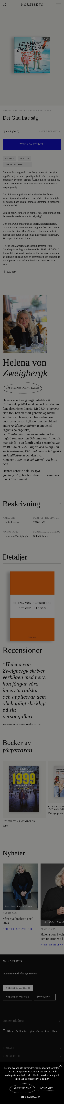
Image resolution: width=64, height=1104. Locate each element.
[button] (32, 1096)
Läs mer (54, 1078)
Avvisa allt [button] (46, 1088)
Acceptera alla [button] (22, 1088)
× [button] (60, 1065)
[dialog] (32, 552)
